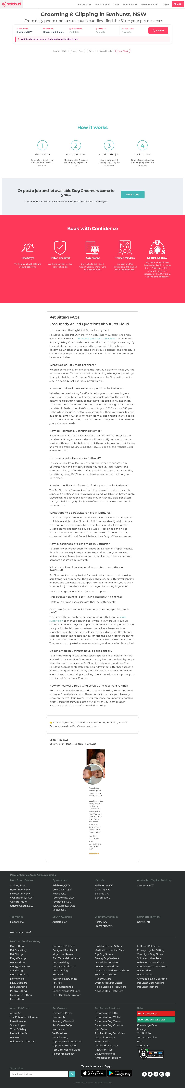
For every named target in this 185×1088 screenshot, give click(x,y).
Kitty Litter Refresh (63, 954)
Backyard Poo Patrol (64, 950)
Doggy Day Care (20, 966)
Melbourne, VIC (104, 885)
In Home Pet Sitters (148, 946)
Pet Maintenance (62, 986)
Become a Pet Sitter (106, 1013)
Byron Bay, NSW (20, 889)
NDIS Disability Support (66, 995)
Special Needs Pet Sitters (152, 966)
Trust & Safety (18, 1029)
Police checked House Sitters (112, 970)
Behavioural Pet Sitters (150, 962)
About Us (15, 1013)
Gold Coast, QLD (62, 889)
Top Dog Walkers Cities (66, 1049)
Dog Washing (60, 962)
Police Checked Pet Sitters (110, 986)
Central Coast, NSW (21, 905)
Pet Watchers (145, 974)
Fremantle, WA (103, 925)
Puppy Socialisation (64, 966)
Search (160, 30)
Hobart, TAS (17, 921)
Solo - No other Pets (149, 958)
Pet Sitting (16, 954)
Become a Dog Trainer (108, 1021)
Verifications (59, 1033)
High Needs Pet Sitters (108, 946)
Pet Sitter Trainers (147, 986)
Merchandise (102, 1041)
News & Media (18, 1033)
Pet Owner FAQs (62, 1025)
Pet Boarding (18, 950)
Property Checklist (63, 1021)
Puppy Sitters (103, 978)
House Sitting (18, 962)
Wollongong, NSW (21, 897)
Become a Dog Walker (108, 1017)
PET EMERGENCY (148, 1013)
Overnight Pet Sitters (107, 962)
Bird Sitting (59, 974)
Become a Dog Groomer (109, 1025)
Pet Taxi (57, 982)
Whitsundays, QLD (63, 905)
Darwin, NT (143, 921)
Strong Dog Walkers (107, 958)
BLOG (167, 1074)
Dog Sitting (17, 946)
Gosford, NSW (18, 901)
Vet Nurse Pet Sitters (107, 966)
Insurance (58, 1029)
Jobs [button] (116, 4)
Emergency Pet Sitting (150, 950)
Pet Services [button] (84, 4)
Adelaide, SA (59, 921)
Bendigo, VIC (102, 897)
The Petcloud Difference (24, 1017)
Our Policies (144, 1033)
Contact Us (143, 1045)
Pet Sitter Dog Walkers (150, 982)
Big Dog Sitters (104, 954)
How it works (130, 4)
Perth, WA (101, 921)
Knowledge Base (147, 1025)
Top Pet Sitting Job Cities (110, 1033)
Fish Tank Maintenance (66, 958)
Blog (140, 1041)
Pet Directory (60, 1037)
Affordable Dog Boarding (152, 978)
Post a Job (132, 194)
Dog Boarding (18, 986)
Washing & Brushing (64, 978)
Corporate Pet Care (63, 946)
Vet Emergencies (105, 1053)
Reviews (15, 1037)
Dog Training (60, 970)
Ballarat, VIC (102, 893)
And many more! (20, 932)
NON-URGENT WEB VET (151, 1019)
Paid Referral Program (23, 1041)
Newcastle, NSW (20, 893)
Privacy (141, 1029)
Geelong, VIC (102, 889)
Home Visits (17, 978)
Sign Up (178, 4)
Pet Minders (144, 970)
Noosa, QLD (59, 893)
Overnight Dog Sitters (150, 954)
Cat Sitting (16, 970)
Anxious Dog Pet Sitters (109, 991)
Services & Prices (62, 1013)
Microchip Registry (63, 1053)
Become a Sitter (149, 4)
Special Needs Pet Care (66, 991)
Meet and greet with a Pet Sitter (97, 338)
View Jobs (101, 1029)
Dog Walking (18, 958)
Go (72, 1074)
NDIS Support (102, 4)
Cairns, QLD (59, 909)
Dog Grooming (19, 974)
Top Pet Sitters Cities (64, 1045)
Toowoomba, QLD (63, 897)
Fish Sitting (17, 999)
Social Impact (18, 1025)
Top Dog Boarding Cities (67, 1041)
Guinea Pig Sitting (21, 995)
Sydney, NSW (18, 885)
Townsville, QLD (61, 901)
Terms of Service (147, 1037)
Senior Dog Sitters (105, 974)
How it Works (18, 1021)
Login (166, 4)
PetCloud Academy (106, 1045)
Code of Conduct (105, 1037)
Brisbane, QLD (61, 885)
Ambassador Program (108, 1057)
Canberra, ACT (145, 885)
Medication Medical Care (109, 950)
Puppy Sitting (18, 991)
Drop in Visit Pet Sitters (108, 982)
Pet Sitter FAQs (104, 1049)
